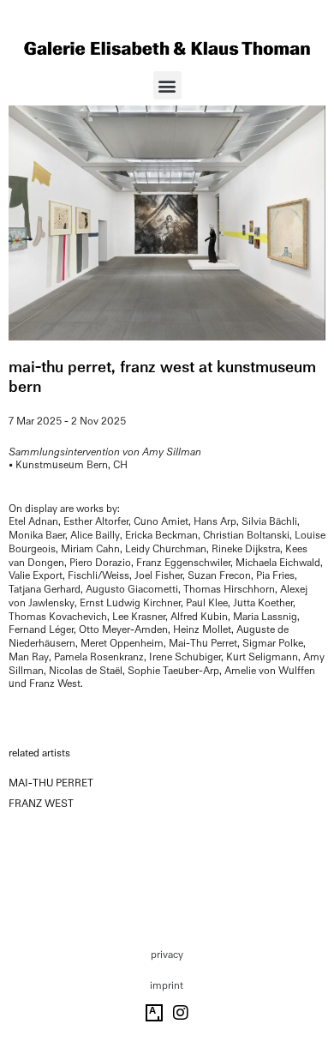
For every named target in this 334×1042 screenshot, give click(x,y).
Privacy (167, 954)
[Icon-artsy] (154, 1013)
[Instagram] (181, 1013)
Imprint (166, 985)
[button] (167, 85)
